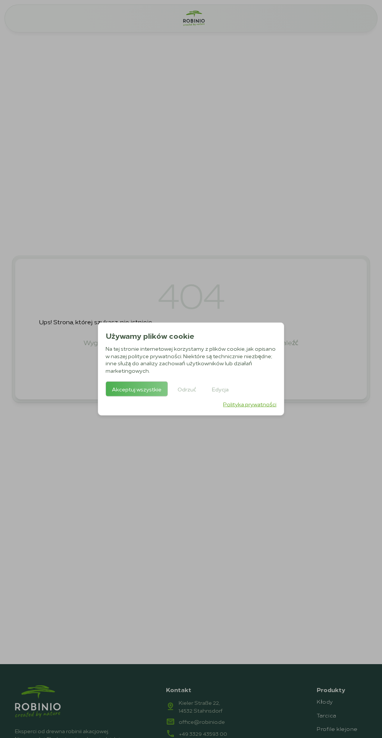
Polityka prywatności (249, 403)
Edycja (220, 389)
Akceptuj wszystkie (137, 389)
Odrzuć (187, 389)
